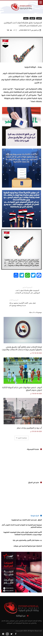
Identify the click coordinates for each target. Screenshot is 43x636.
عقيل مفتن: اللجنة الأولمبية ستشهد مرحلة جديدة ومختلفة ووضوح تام (22, 302)
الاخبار (39, 18)
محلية (26, 18)
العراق (32, 18)
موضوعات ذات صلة (35, 312)
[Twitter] (11, 634)
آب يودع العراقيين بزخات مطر (29, 428)
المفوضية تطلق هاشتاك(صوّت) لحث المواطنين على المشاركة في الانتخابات (27, 290)
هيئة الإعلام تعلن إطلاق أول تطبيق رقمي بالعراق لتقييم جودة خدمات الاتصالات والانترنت (22, 348)
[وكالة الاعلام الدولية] (21, 2)
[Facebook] (16, 634)
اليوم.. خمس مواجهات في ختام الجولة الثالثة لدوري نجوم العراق (22, 388)
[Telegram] (3, 634)
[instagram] (7, 634)
